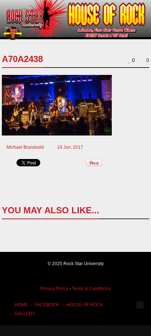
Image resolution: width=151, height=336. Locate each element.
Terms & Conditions (91, 288)
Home (21, 304)
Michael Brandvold (25, 147)
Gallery (25, 313)
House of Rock (84, 304)
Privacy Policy (54, 288)
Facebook (47, 304)
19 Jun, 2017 (70, 147)
